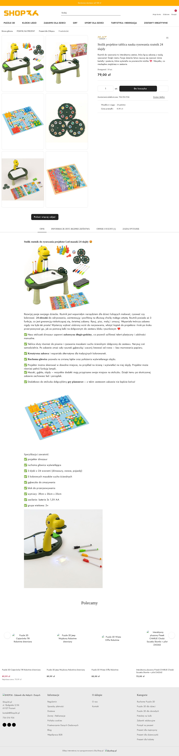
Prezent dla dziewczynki (147, 734)
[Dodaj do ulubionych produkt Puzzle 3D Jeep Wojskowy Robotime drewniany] (85, 614)
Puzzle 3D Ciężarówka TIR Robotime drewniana (21, 669)
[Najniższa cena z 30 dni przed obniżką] (42, 679)
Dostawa (51, 711)
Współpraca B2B (54, 734)
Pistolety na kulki (144, 715)
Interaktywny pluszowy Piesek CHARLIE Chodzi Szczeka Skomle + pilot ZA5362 (154, 671)
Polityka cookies (54, 720)
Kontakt (95, 706)
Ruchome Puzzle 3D (146, 701)
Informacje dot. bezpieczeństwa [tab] (70, 229)
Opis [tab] (42, 229)
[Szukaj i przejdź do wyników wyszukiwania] (119, 13)
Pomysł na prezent (145, 725)
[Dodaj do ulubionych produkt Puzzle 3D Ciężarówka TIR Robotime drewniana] (40, 614)
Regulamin (52, 701)
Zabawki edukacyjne (146, 720)
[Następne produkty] (172, 635)
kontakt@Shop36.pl (11, 712)
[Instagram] (9, 725)
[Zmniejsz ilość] (100, 88)
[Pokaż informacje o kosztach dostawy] (125, 108)
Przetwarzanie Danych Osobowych (62, 725)
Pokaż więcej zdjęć (45, 216)
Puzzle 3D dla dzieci (146, 706)
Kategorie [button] (142, 694)
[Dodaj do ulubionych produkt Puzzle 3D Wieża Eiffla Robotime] (130, 614)
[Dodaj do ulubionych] (163, 89)
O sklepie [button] (97, 694)
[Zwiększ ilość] (111, 88)
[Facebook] (4, 725)
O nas (94, 701)
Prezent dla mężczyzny (147, 729)
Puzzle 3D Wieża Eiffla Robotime (104, 669)
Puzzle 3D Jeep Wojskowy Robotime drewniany (65, 669)
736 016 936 (8, 717)
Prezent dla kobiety (145, 739)
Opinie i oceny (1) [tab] (106, 229)
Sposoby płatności (55, 706)
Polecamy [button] (89, 602)
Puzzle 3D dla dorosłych (148, 711)
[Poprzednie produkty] (7, 635)
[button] (173, 23)
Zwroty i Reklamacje (56, 715)
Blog (49, 729)
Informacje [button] (53, 694)
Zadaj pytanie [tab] (131, 229)
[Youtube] (14, 725)
